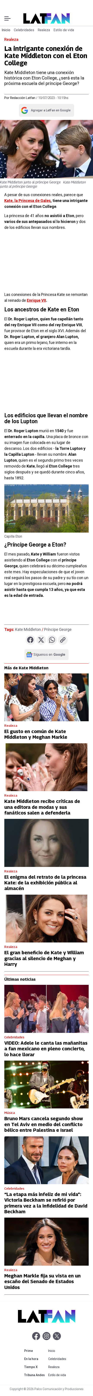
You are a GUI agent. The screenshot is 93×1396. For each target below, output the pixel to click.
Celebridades (24, 30)
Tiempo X (35, 1367)
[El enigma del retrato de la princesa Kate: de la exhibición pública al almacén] (46, 843)
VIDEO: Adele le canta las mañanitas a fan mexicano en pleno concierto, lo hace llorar (45, 1048)
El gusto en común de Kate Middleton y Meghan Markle (35, 734)
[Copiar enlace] (63, 640)
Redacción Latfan (22, 98)
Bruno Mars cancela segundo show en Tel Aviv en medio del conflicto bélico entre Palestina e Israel (43, 1124)
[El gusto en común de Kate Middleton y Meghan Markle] (46, 697)
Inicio (6, 30)
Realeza (44, 30)
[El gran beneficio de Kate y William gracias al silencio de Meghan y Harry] (46, 918)
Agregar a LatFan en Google (46, 111)
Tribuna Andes (35, 1375)
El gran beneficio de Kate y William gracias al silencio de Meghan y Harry (44, 958)
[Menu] (7, 18)
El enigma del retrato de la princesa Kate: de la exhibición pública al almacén (45, 882)
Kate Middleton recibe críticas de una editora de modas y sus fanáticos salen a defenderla (42, 807)
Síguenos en (49, 654)
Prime (35, 1351)
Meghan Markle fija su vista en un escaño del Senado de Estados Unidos (42, 1281)
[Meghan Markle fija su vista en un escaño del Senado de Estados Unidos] (46, 1241)
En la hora (35, 1359)
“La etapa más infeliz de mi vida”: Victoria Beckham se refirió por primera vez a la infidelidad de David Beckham (45, 1202)
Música (9, 1113)
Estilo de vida (63, 30)
